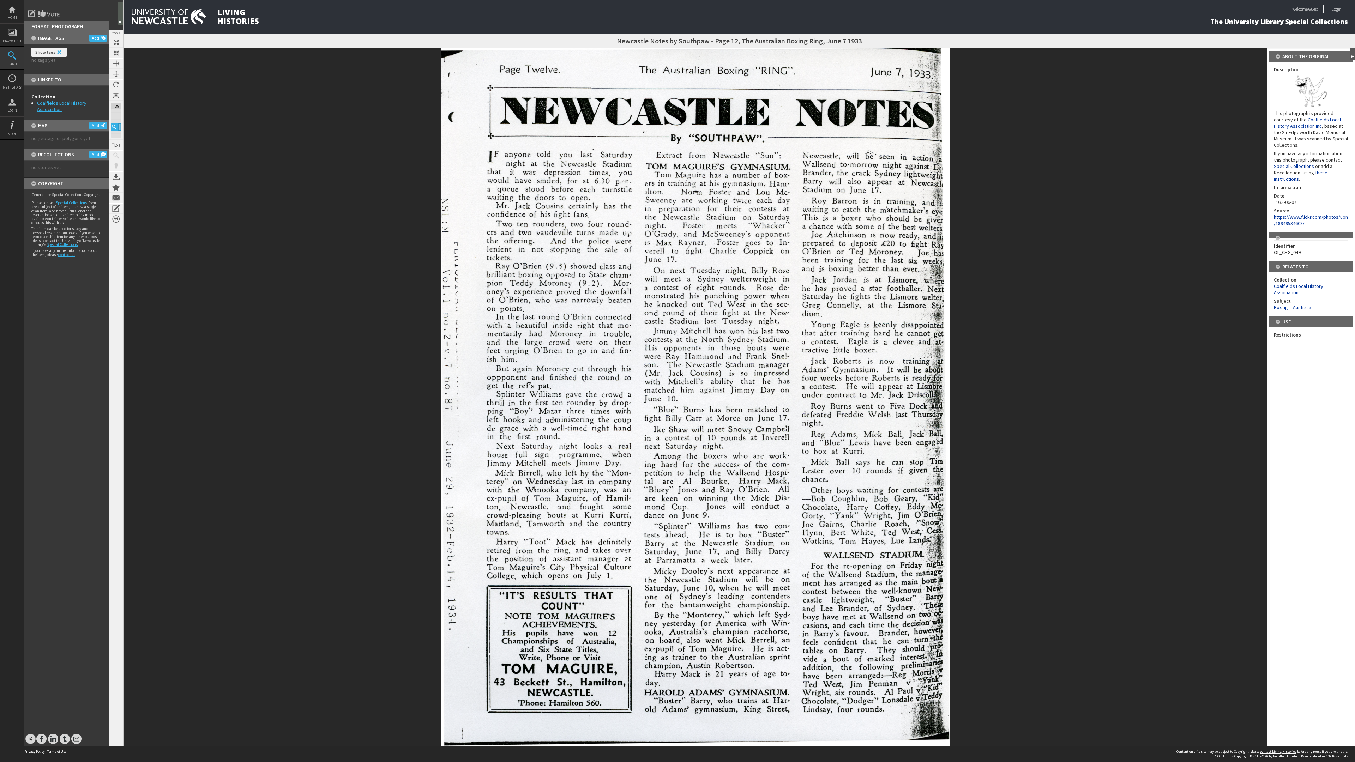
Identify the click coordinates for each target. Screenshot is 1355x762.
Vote (49, 13)
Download (116, 176)
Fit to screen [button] (116, 53)
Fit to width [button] (116, 63)
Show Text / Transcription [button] (116, 145)
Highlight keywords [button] (116, 166)
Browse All (12, 40)
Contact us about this (116, 198)
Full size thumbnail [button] (116, 42)
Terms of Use (56, 751)
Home (12, 17)
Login (12, 110)
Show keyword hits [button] (116, 155)
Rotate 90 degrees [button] (116, 84)
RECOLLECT (1222, 756)
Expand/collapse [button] (1352, 54)
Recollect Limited (1286, 756)
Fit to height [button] (116, 74)
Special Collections (71, 202)
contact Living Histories (1278, 751)
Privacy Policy (34, 751)
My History (12, 87)
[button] (116, 127)
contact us (66, 254)
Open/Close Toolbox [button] (120, 13)
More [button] (12, 134)
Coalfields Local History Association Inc (1307, 122)
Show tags (45, 52)
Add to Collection (116, 187)
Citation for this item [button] (116, 219)
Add (95, 38)
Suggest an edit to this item (32, 13)
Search (12, 64)
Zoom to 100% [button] (116, 95)
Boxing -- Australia (1292, 307)
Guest (1313, 9)
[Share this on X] (30, 735)
